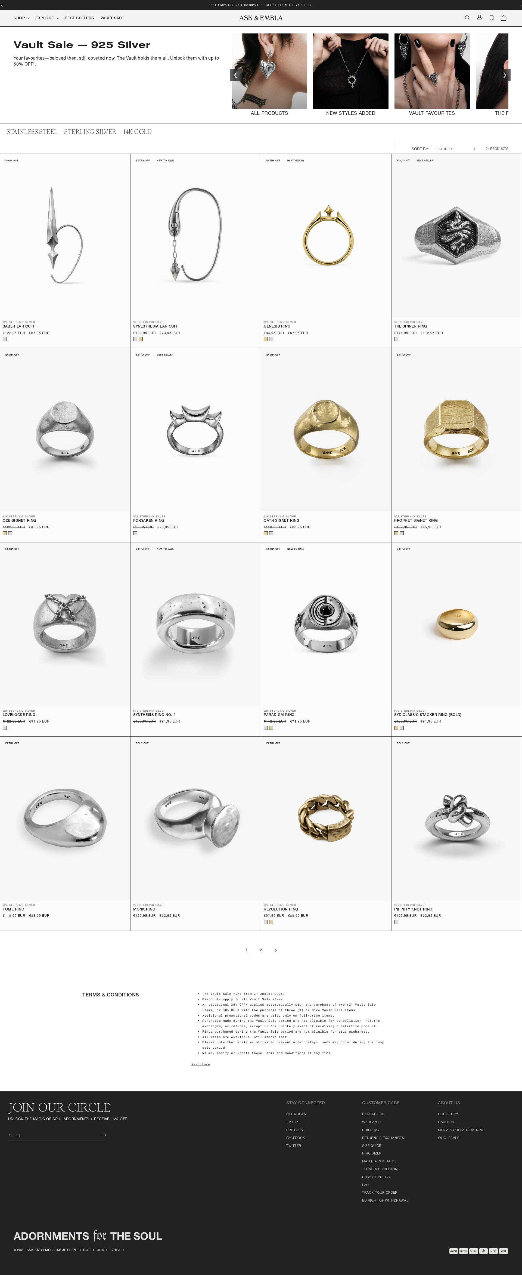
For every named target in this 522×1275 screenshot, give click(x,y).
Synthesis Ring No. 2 (154, 715)
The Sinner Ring (410, 327)
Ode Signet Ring (19, 521)
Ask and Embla (41, 1250)
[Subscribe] (100, 1135)
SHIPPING (370, 1130)
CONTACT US (373, 1114)
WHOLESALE (448, 1138)
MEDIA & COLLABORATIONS (461, 1130)
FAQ (365, 1185)
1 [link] (246, 950)
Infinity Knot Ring (413, 910)
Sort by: (420, 149)
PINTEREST (295, 1130)
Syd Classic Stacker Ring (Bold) (428, 715)
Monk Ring (144, 910)
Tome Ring (13, 910)
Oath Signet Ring (282, 521)
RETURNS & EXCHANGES (383, 1138)
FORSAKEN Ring (148, 521)
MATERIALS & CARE (378, 1161)
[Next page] (276, 950)
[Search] (468, 18)
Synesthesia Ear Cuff (156, 327)
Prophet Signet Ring (416, 521)
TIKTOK (292, 1122)
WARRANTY (372, 1122)
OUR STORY (448, 1114)
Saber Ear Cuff (19, 327)
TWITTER (293, 1146)
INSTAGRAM (296, 1114)
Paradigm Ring (279, 715)
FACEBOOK (295, 1138)
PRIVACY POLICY (376, 1177)
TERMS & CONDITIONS (381, 1169)
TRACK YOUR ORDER (379, 1192)
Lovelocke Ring (19, 715)
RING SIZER (371, 1153)
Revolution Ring (281, 910)
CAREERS (446, 1122)
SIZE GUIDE (371, 1146)
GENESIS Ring (277, 327)
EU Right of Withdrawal (385, 1200)
